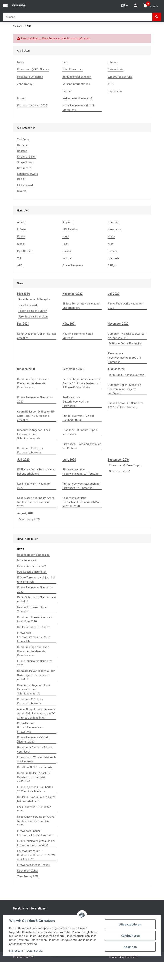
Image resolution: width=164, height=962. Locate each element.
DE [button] (123, 5)
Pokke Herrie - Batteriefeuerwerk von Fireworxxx (76, 401)
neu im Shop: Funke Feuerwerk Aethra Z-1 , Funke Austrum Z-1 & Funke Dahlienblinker (82, 383)
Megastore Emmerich (30, 76)
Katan (111, 236)
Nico (110, 243)
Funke (21, 236)
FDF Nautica (70, 229)
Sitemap (113, 62)
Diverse (21, 190)
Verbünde (23, 139)
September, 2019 (118, 459)
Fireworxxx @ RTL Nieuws (33, 69)
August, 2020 (116, 369)
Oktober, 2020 (26, 369)
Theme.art (131, 957)
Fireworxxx (114, 229)
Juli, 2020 (23, 459)
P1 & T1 (21, 179)
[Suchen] (156, 17)
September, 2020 (73, 369)
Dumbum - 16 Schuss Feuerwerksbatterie (30, 450)
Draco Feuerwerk (73, 265)
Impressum (16, 950)
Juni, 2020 (69, 459)
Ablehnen (130, 946)
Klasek (21, 243)
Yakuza (67, 258)
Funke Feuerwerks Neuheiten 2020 (35, 399)
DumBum (113, 222)
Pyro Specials (25, 251)
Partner (67, 91)
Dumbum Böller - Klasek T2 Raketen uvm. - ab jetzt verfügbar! (124, 389)
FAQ (65, 62)
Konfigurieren (130, 935)
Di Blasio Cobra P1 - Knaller (125, 343)
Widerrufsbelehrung (120, 76)
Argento (67, 222)
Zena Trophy (24, 83)
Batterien (23, 145)
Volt (19, 258)
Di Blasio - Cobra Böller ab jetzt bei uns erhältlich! (36, 471)
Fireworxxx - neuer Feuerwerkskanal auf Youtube (80, 471)
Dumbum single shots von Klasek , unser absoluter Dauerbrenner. (33, 383)
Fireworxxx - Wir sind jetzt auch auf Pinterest (82, 446)
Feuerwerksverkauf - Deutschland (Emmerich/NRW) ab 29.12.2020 (81, 502)
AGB (110, 83)
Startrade (113, 258)
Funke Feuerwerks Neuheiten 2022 (125, 305)
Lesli (65, 243)
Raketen (22, 150)
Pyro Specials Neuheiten (33, 316)
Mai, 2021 (23, 323)
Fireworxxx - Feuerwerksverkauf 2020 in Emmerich (124, 357)
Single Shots (24, 162)
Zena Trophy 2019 (29, 519)
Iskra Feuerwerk (28, 305)
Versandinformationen (76, 83)
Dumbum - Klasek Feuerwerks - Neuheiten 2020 (127, 335)
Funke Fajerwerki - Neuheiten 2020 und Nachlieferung (126, 405)
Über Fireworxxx (73, 69)
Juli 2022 (113, 293)
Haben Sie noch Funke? (32, 310)
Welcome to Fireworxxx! (77, 98)
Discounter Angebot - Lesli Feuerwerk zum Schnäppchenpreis (33, 434)
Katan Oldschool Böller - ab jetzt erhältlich (36, 335)
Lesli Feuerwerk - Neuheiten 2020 (34, 485)
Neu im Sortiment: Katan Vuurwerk (78, 335)
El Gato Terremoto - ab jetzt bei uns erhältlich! (81, 305)
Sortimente (24, 168)
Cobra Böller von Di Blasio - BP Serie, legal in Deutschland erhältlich (36, 415)
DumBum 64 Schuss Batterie (126, 374)
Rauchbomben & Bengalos (34, 299)
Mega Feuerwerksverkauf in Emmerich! (79, 107)
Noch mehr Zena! (119, 471)
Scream (112, 251)
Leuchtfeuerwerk (27, 173)
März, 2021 (69, 323)
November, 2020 (118, 323)
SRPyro (112, 265)
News (20, 62)
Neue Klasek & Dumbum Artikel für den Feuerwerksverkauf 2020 (36, 502)
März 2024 (23, 293)
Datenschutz (35, 950)
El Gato (21, 229)
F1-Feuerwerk (25, 185)
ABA (20, 265)
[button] (135, 5)
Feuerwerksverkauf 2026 (32, 105)
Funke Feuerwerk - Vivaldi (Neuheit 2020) (78, 417)
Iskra (66, 236)
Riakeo (67, 251)
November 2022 (73, 293)
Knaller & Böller (26, 156)
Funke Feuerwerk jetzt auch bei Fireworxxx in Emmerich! (81, 485)
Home (20, 98)
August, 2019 (25, 513)
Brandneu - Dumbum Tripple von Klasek (80, 432)
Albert (21, 222)
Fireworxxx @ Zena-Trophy (125, 465)
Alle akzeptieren (130, 924)
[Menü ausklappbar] (5, 3)
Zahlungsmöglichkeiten (77, 76)
